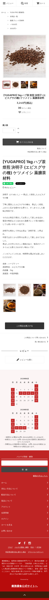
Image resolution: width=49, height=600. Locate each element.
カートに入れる (26, 142)
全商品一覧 (14, 16)
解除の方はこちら (40, 476)
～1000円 (13, 24)
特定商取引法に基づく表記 (37, 152)
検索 (26, 3)
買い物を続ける (40, 342)
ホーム (3, 12)
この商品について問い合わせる (35, 338)
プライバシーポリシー (36, 552)
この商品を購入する (24, 326)
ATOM (39, 547)
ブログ (10, 547)
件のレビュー (9, 187)
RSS (32, 547)
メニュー (9, 3)
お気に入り (26, 112)
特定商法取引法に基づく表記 (15, 552)
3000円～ (13, 28)
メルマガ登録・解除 (22, 547)
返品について (41, 148)
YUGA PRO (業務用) (17, 12)
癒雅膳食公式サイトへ (24, 586)
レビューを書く (26, 360)
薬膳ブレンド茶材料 (17, 20)
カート (42, 3)
